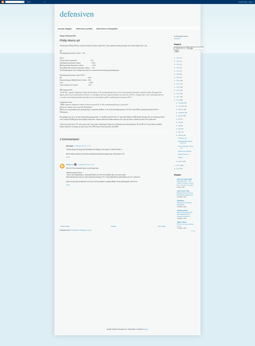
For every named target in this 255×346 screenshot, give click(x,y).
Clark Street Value (183, 191)
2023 (178, 64)
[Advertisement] (108, 241)
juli (179, 119)
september (181, 112)
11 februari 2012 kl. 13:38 (82, 146)
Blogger (145, 329)
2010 (178, 168)
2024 (178, 61)
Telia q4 (180, 157)
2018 (178, 80)
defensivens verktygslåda (107, 29)
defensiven (77, 13)
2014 (178, 93)
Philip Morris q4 (183, 154)
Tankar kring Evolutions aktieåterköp (184, 204)
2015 (178, 90)
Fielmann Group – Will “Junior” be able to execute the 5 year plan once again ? (185, 183)
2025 (178, 58)
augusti (180, 116)
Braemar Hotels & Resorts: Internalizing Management (185, 194)
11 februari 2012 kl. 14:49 (85, 164)
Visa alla (193, 231)
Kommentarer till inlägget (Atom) (80, 230)
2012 (178, 100)
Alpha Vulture (182, 222)
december (181, 103)
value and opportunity (184, 179)
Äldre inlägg (161, 226)
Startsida (113, 226)
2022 (178, 68)
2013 (178, 97)
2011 (178, 165)
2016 (178, 87)
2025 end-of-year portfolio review (185, 225)
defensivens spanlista (184, 151)
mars (180, 132)
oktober (180, 109)
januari (180, 161)
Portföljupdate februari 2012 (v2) (185, 142)
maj (179, 125)
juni (179, 122)
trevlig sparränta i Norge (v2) (185, 147)
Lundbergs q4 (182, 138)
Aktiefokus (180, 200)
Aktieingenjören (182, 210)
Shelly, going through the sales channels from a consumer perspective (184, 214)
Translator (177, 38)
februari (181, 135)
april (179, 129)
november (181, 106)
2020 (178, 74)
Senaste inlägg (64, 226)
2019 (178, 77)
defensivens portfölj (84, 29)
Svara (68, 157)
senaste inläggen (65, 29)
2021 (178, 71)
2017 (178, 84)
